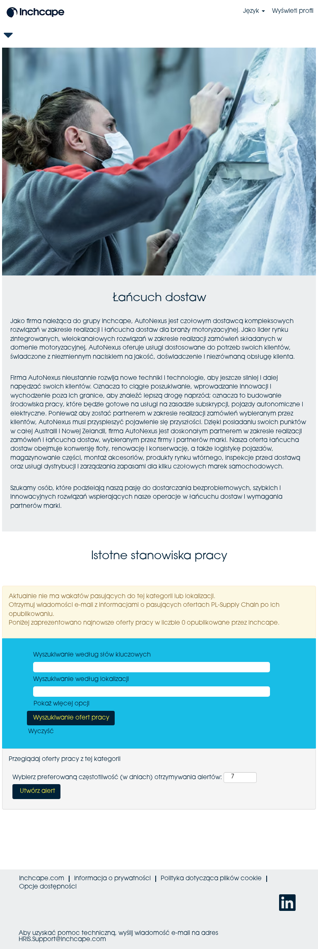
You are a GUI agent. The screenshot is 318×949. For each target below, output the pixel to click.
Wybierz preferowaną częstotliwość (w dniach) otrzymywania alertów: (117, 778)
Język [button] (252, 11)
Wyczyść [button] (41, 732)
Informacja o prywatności (112, 879)
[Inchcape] (35, 11)
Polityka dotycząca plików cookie (211, 879)
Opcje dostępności (48, 887)
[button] (159, 35)
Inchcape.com (41, 879)
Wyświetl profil (292, 11)
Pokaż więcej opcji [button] (61, 704)
